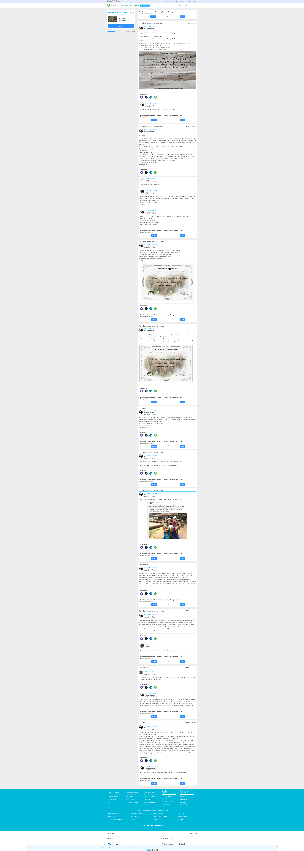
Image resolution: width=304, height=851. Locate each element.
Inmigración (157, 819)
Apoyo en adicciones (113, 813)
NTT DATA (183, 796)
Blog (109, 802)
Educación (133, 819)
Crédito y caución (184, 799)
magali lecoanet (149, 671)
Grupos (136, 6)
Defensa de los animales (137, 813)
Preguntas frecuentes (149, 796)
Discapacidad (134, 816)
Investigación (181, 813)
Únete (121, 26)
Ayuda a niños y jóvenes (160, 816)
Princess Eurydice (150, 645)
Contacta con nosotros (150, 802)
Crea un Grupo (145, 6)
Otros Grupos (181, 819)
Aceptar (149, 849)
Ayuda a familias (158, 813)
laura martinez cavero (151, 190)
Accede (153, 17)
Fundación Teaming (113, 796)
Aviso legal (147, 799)
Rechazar (155, 849)
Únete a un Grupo (130, 799)
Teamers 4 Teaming (167, 801)
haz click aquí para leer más (183, 847)
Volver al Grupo (110, 31)
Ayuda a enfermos (112, 816)
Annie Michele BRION (150, 26)
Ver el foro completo (130, 31)
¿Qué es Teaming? (126, 6)
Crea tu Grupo (129, 796)
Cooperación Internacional (115, 819)
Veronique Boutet (150, 178)
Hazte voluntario (166, 804)
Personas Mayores (182, 816)
